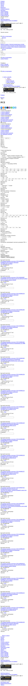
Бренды (2, 639)
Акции (2, 638)
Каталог (3, 636)
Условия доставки (5, 644)
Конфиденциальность (6, 683)
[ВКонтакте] (1, 107)
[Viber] (9, 107)
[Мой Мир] (5, 107)
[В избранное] (1, 273)
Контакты (3, 646)
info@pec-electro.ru (5, 19)
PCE (5, 266)
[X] (7, 107)
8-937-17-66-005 (4, 12)
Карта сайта (3, 651)
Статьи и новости (5, 642)
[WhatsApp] (11, 107)
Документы (3, 648)
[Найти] (4, 43)
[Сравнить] (1, 274)
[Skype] (13, 107)
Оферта (2, 649)
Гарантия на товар (5, 647)
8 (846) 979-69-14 (5, 15)
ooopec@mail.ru (4, 11)
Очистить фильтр (10, 257)
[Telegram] (15, 107)
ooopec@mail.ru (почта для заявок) (9, 20)
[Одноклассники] (3, 107)
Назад (8, 78)
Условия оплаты (4, 643)
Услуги (2, 640)
